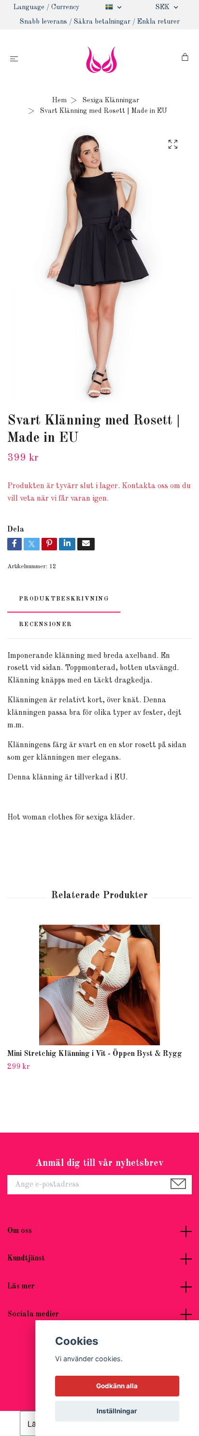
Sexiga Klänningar (111, 100)
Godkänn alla (117, 1386)
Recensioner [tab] (45, 624)
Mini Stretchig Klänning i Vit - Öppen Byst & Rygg (94, 1054)
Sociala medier (33, 1314)
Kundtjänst (26, 1258)
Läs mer (21, 1286)
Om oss (19, 1231)
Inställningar (117, 1411)
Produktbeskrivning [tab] (64, 599)
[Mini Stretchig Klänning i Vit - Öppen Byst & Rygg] (99, 985)
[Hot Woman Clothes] (101, 59)
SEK (163, 7)
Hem (59, 100)
